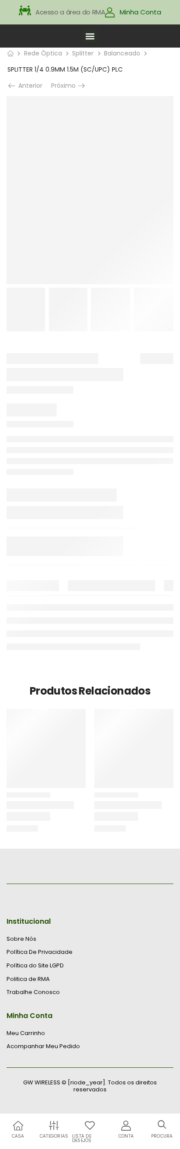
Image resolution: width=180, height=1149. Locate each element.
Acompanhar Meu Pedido (43, 1046)
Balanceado (122, 53)
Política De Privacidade (40, 952)
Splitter (82, 53)
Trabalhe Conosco (33, 992)
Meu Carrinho (26, 1033)
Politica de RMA (28, 979)
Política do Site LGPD (35, 965)
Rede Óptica (43, 53)
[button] (90, 36)
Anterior (28, 85)
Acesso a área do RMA (70, 12)
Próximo (64, 85)
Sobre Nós (21, 939)
